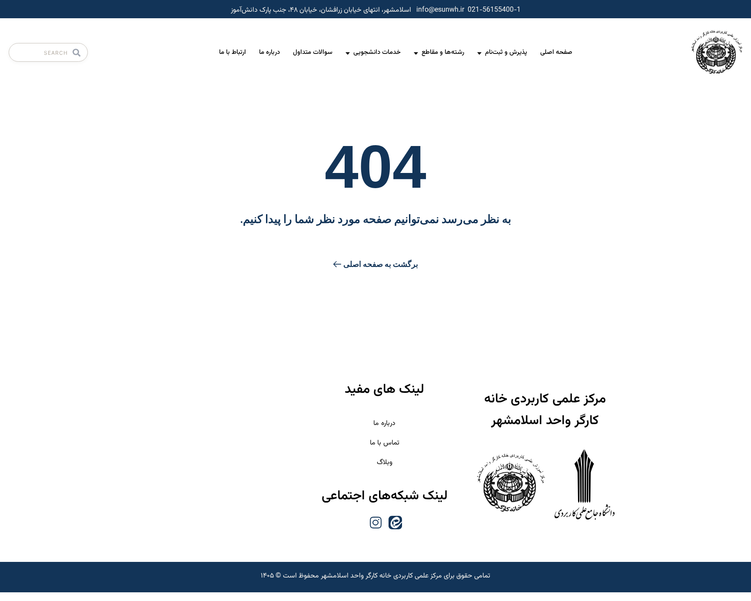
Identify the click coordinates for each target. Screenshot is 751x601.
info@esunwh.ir (440, 10)
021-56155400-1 (494, 10)
